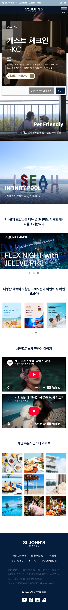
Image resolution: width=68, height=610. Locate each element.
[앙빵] (12, 463)
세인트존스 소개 (19, 555)
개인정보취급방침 (49, 560)
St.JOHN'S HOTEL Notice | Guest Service (23, 2)
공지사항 (32, 560)
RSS (44, 600)
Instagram (37, 600)
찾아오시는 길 (37, 555)
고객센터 (52, 555)
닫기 (62, 2)
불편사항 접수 (17, 560)
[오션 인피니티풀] (12, 506)
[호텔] (56, 463)
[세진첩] (56, 484)
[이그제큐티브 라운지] (12, 484)
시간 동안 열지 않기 (41, 90)
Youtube (24, 600)
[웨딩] (34, 506)
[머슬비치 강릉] (34, 484)
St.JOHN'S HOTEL (34, 10)
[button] (26, 273)
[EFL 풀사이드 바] (34, 463)
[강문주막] (56, 506)
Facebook (31, 600)
